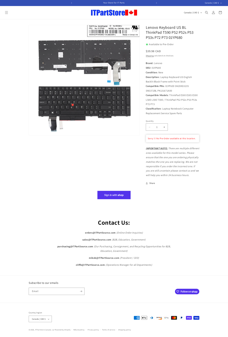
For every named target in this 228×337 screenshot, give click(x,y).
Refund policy (79, 330)
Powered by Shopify (63, 330)
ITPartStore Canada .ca (44, 330)
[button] (6, 12)
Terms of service (108, 330)
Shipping (150, 55)
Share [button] (152, 183)
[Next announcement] (156, 3)
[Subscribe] (81, 291)
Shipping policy (124, 330)
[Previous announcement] (71, 3)
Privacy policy (93, 330)
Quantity (150, 121)
